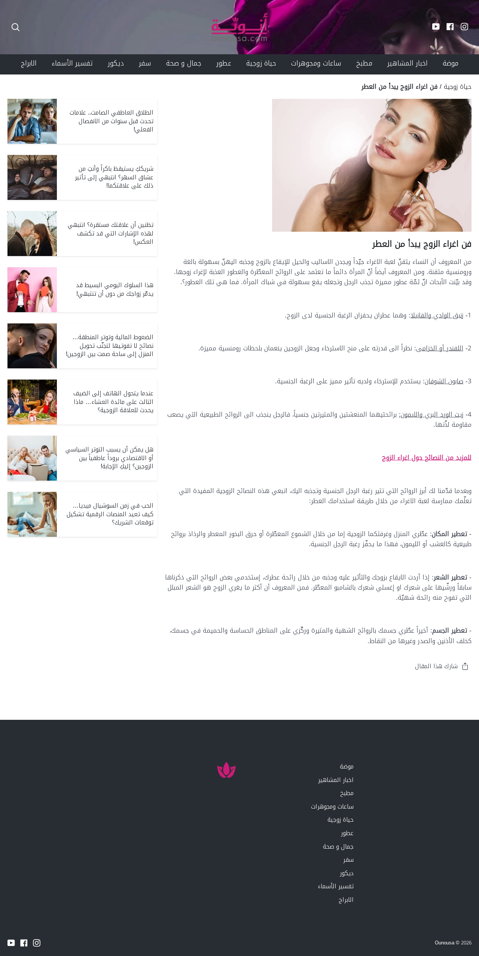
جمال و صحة (338, 846)
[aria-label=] (15, 27)
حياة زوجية (458, 86)
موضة (347, 766)
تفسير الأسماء (336, 886)
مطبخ (347, 793)
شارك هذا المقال (436, 666)
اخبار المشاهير (336, 780)
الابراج (346, 899)
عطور (347, 833)
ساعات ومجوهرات (332, 806)
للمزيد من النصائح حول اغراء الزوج (427, 457)
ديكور (347, 873)
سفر (348, 859)
